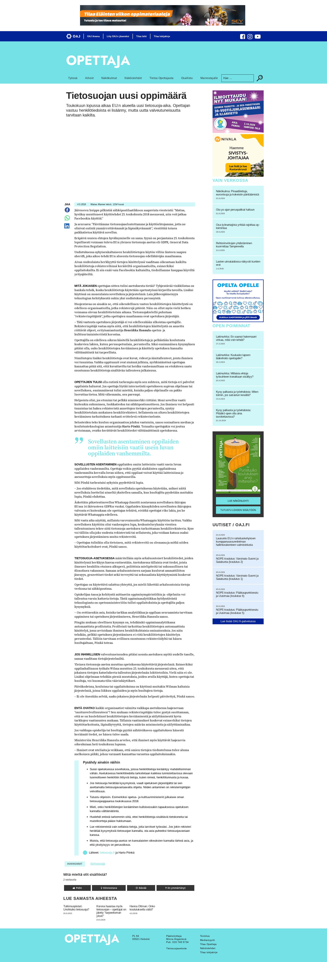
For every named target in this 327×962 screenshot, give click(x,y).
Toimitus (205, 936)
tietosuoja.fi (107, 852)
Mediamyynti (207, 940)
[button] (77, 888)
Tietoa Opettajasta (162, 78)
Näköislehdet (133, 78)
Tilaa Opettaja (208, 944)
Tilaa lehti (141, 36)
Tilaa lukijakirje (162, 36)
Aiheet (89, 78)
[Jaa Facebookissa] (67, 212)
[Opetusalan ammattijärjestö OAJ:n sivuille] (73, 36)
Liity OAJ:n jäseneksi (118, 36)
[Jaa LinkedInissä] (67, 228)
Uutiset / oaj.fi (231, 524)
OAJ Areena (93, 36)
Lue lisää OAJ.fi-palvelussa (238, 621)
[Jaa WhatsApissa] (67, 220)
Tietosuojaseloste (176, 948)
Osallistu (187, 78)
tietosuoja (97, 863)
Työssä (72, 78)
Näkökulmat (109, 78)
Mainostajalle (209, 78)
